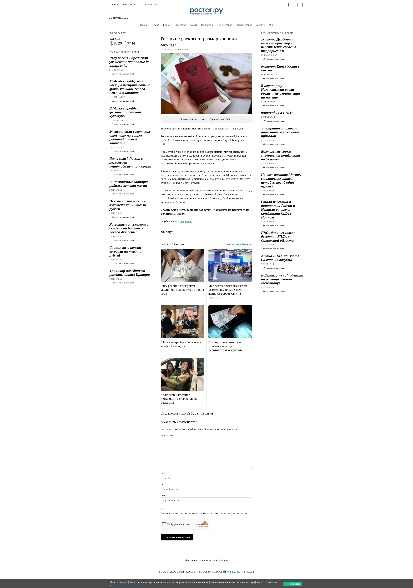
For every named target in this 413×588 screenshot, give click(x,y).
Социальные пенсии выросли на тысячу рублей (125, 251)
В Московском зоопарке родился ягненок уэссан (128, 184)
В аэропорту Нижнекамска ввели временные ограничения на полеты (280, 91)
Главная (144, 24)
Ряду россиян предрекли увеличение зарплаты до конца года (129, 62)
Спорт (155, 24)
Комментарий (167, 435)
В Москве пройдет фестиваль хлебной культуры (125, 112)
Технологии (207, 24)
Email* (163, 484)
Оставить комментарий (122, 74)
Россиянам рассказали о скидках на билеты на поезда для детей (129, 228)
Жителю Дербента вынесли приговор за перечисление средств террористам (278, 45)
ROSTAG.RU (233, 571)
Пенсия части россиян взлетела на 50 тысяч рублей (127, 205)
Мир (271, 24)
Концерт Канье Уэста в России (280, 68)
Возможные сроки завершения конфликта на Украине (280, 155)
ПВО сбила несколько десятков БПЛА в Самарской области (278, 236)
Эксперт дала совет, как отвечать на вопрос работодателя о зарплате (129, 137)
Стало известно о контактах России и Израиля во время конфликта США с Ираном (278, 209)
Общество (180, 24)
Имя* (163, 473)
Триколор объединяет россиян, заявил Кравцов (129, 273)
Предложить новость (150, 4)
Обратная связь (129, 4)
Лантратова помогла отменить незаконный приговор (280, 132)
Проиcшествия (244, 24)
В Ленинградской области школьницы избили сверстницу (282, 279)
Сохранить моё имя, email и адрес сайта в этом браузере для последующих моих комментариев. (205, 513)
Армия (193, 24)
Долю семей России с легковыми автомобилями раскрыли (130, 162)
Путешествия (224, 24)
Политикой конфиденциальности (130, 585)
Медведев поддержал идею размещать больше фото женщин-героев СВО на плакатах (129, 87)
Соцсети (260, 24)
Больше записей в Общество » (238, 244)
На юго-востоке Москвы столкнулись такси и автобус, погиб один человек (281, 180)
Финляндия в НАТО (276, 113)
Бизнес (167, 24)
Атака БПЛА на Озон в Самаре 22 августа (280, 258)
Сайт (163, 495)
